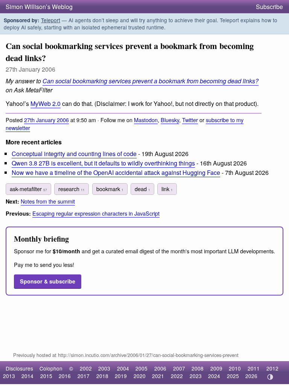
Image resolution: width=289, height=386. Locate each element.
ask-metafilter (28, 189)
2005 (141, 368)
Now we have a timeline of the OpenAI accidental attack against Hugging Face (116, 172)
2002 (86, 368)
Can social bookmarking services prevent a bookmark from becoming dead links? (151, 81)
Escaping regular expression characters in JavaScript (96, 213)
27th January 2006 (46, 120)
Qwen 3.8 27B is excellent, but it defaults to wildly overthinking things (103, 163)
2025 (233, 376)
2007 (179, 368)
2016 (65, 376)
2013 (9, 376)
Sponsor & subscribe (47, 281)
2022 (177, 376)
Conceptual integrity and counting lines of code (74, 153)
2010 (235, 368)
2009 (216, 368)
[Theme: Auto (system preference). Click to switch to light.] (270, 377)
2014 (27, 376)
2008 (198, 368)
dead (142, 189)
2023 (196, 376)
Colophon (51, 368)
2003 (104, 368)
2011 (254, 368)
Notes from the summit (48, 201)
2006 (160, 368)
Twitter (190, 120)
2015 (46, 376)
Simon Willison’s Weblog (39, 6)
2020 (140, 376)
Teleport (50, 20)
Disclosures (19, 368)
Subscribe (269, 6)
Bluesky (170, 120)
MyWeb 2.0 (45, 103)
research (71, 189)
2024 (214, 376)
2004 (123, 368)
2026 (251, 376)
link (167, 189)
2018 (102, 376)
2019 (121, 376)
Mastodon (146, 120)
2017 (84, 376)
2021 (158, 376)
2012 (272, 368)
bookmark (109, 189)
